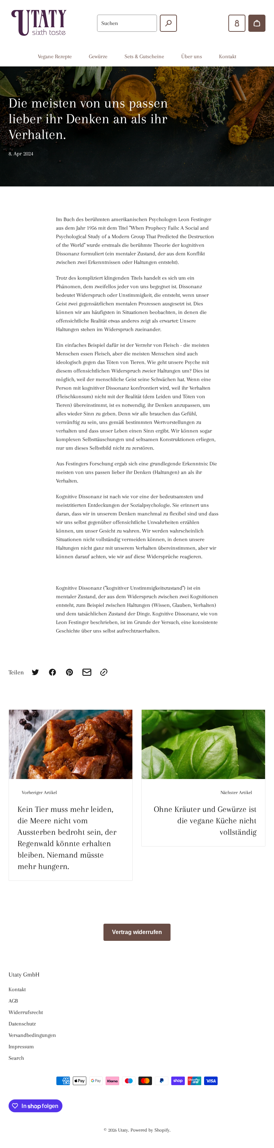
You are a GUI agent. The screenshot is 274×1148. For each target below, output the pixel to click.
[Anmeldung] (236, 23)
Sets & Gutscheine (144, 56)
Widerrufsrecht (26, 1012)
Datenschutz (22, 1023)
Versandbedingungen (32, 1035)
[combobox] (127, 23)
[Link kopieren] (103, 672)
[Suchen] (168, 23)
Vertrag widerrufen (137, 932)
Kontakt (227, 56)
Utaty (123, 1130)
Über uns (191, 56)
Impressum (21, 1046)
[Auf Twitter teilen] (35, 672)
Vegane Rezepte (55, 56)
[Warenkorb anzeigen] (256, 23)
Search (16, 1058)
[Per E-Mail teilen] (86, 672)
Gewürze (98, 56)
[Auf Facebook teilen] (52, 672)
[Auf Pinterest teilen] (69, 672)
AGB (13, 1001)
